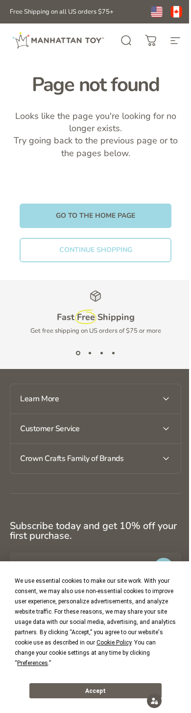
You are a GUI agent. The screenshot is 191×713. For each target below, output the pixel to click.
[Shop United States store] (157, 12)
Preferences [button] (32, 663)
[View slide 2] (90, 353)
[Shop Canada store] (176, 12)
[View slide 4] (113, 353)
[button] (147, 700)
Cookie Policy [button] (113, 642)
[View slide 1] (78, 353)
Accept (95, 691)
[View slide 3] (101, 353)
